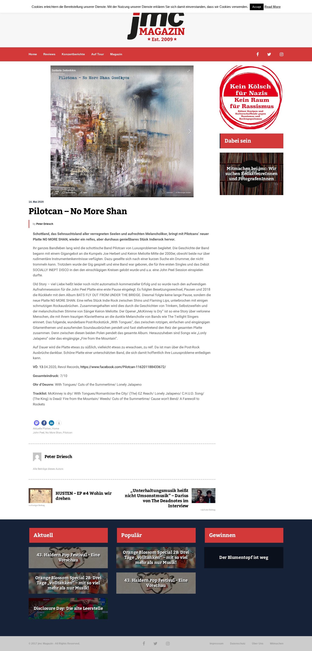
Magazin (116, 54)
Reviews (49, 54)
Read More (272, 6)
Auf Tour (97, 54)
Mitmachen (276, 644)
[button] (36, 423)
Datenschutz (237, 644)
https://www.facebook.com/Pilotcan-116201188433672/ (123, 367)
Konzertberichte (73, 54)
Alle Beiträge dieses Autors (48, 468)
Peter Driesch (44, 223)
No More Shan (53, 432)
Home (33, 54)
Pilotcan (67, 432)
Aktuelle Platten (42, 428)
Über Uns (257, 644)
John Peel (38, 432)
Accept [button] (256, 6)
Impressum (216, 644)
